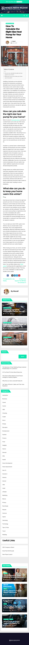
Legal (3, 488)
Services (4, 513)
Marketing (4, 495)
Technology (5, 523)
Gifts (3, 456)
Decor (3, 420)
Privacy (4, 502)
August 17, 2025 (9, 594)
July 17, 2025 (8, 610)
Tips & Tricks (5, 527)
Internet (4, 481)
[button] (24, 15)
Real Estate (5, 506)
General (4, 452)
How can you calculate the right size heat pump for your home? (13, 74)
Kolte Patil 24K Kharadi (8, 550)
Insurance (4, 473)
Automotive (5, 395)
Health (4, 459)
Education (4, 427)
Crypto (4, 416)
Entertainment (5, 431)
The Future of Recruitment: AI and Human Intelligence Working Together (14, 607)
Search (4, 352)
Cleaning (4, 413)
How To (4, 470)
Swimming (5, 520)
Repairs (4, 509)
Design (4, 423)
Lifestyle (4, 491)
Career (4, 402)
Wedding (4, 534)
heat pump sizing (16, 120)
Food (3, 441)
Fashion (4, 434)
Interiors (4, 477)
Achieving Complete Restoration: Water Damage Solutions (14, 311)
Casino (4, 406)
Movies (4, 498)
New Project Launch (7, 554)
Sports (4, 516)
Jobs (3, 484)
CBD (3, 409)
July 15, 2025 (8, 625)
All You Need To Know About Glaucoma (12, 372)
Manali (13, 41)
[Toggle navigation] (27, 15)
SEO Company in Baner (8, 547)
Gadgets (4, 445)
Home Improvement (7, 466)
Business (4, 398)
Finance (4, 438)
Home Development (10, 23)
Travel (3, 531)
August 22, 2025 (9, 579)
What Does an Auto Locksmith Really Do (12, 380)
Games (4, 448)
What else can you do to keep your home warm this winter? (13, 77)
